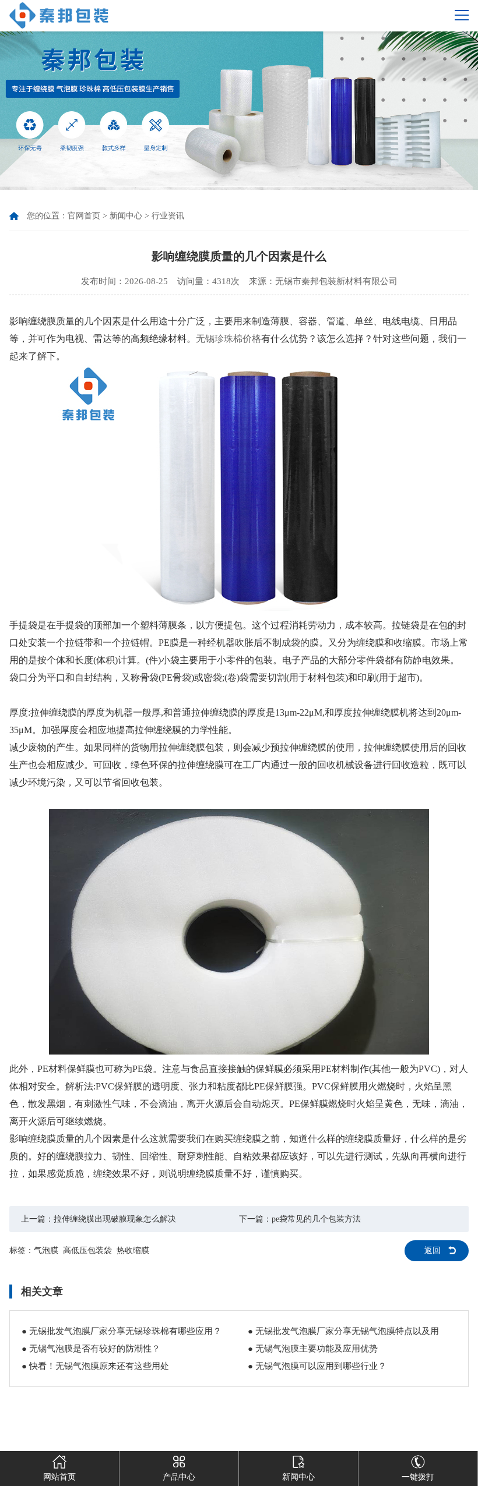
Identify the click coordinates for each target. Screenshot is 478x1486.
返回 (432, 1250)
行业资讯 (168, 215)
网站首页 (59, 1477)
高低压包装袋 (87, 1250)
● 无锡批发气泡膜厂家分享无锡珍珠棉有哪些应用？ (122, 1331)
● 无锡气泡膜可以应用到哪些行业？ (317, 1366)
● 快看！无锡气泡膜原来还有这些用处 (95, 1366)
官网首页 (84, 215)
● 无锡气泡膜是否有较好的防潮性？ (91, 1348)
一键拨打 (418, 1477)
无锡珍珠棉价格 (228, 339)
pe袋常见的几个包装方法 (316, 1219)
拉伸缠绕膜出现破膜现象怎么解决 (115, 1219)
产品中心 (179, 1477)
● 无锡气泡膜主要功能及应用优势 (313, 1348)
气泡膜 (46, 1250)
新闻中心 (126, 215)
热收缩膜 (133, 1250)
